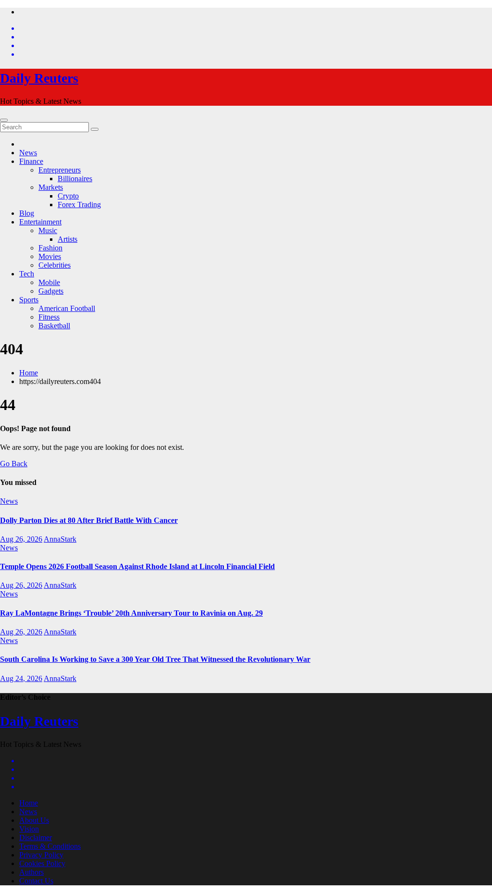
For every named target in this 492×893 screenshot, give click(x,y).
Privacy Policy (41, 855)
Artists (67, 239)
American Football (66, 308)
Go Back (13, 463)
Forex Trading (79, 204)
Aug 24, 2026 (21, 678)
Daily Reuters (39, 78)
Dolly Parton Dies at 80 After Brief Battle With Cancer (89, 520)
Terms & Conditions (50, 846)
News (28, 153)
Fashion (50, 248)
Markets (50, 187)
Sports (28, 300)
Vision (29, 829)
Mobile (49, 282)
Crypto (68, 196)
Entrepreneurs (59, 170)
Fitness (49, 317)
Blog (26, 213)
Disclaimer (35, 837)
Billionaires (75, 178)
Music (47, 230)
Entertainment (40, 222)
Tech (26, 274)
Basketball (54, 326)
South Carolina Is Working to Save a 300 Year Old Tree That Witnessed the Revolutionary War (155, 659)
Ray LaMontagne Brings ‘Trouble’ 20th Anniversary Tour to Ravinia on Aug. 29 (131, 613)
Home (28, 373)
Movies (49, 256)
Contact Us (36, 881)
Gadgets (50, 291)
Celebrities (54, 265)
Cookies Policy (42, 863)
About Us (34, 820)
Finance (31, 161)
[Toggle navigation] (4, 120)
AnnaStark (60, 539)
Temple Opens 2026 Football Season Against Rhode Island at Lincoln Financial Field (137, 566)
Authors (31, 872)
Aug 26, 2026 (21, 539)
